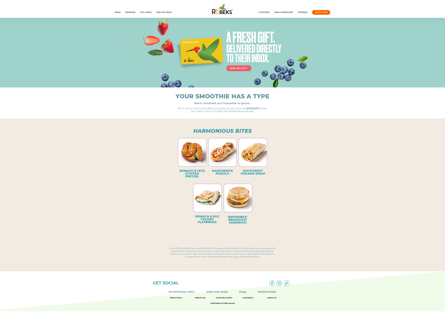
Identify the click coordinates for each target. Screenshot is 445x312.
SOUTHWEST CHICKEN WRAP (252, 172)
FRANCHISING (267, 291)
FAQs (242, 291)
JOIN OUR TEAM (217, 291)
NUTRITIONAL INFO (182, 291)
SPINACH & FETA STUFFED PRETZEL (192, 173)
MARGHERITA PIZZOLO (222, 172)
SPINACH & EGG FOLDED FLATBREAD (207, 219)
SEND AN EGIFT (239, 68)
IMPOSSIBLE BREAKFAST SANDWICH (238, 219)
